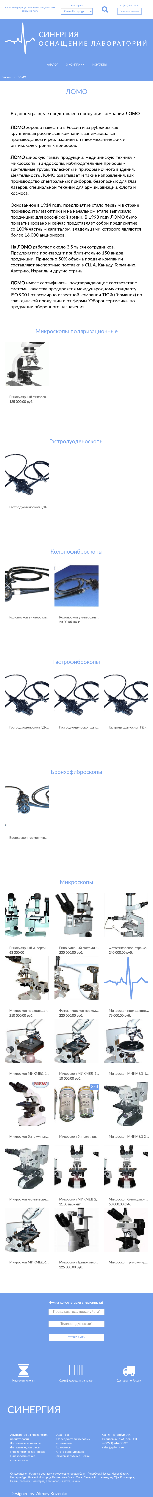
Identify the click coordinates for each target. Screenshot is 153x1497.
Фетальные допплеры (25, 1447)
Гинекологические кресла (27, 1451)
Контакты (99, 65)
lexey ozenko (51, 1494)
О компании (75, 65)
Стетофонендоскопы (70, 1451)
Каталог (52, 65)
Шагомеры (63, 1447)
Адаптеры (63, 1434)
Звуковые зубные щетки (73, 1456)
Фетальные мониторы (25, 1443)
